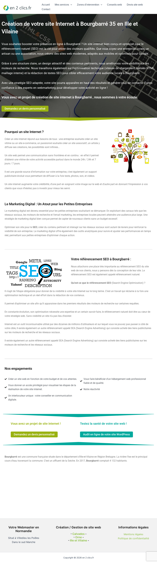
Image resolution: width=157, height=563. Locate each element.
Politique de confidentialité (133, 538)
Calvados (78, 533)
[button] (70, 4)
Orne (78, 537)
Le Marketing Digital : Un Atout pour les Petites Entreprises (48, 204)
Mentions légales (133, 534)
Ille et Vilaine (78, 540)
